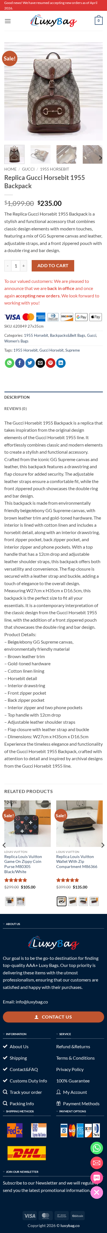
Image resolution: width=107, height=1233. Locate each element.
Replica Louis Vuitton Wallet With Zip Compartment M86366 (76, 861)
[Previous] (13, 91)
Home (10, 169)
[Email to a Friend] (40, 363)
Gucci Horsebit (51, 350)
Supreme (72, 350)
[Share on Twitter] (30, 363)
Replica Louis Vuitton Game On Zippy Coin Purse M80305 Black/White (23, 864)
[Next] (93, 91)
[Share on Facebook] (20, 363)
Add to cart (53, 265)
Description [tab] (17, 397)
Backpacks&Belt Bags (67, 335)
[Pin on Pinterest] (50, 363)
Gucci (28, 169)
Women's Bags (16, 341)
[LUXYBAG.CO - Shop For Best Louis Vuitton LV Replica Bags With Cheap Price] (53, 20)
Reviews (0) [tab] (15, 408)
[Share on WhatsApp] (9, 363)
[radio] (9, 901)
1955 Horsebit (54, 169)
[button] (7, 21)
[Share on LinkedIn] (61, 363)
